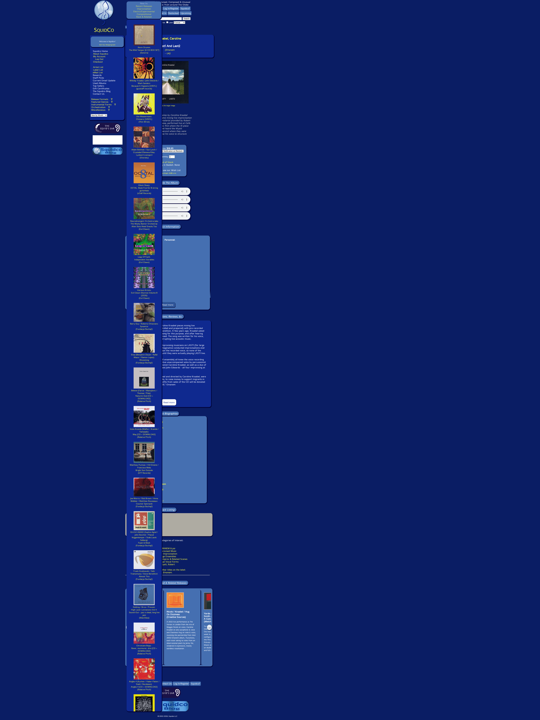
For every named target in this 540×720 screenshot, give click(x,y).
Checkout (98, 61)
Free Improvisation (167, 553)
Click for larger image (167, 106)
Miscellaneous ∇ (100, 110)
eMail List (98, 72)
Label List (98, 69)
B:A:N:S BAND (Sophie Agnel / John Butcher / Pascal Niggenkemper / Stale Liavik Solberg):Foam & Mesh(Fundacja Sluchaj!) (144, 539)
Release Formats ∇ (101, 99)
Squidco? (185, 8)
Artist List (98, 67)
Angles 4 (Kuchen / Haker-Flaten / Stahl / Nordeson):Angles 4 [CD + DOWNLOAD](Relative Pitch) (144, 685)
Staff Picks (98, 77)
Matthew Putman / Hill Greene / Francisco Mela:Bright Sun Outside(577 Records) (144, 469)
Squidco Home (100, 51)
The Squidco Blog (101, 91)
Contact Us (98, 94)
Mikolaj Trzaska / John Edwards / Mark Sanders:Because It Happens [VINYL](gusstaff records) (144, 84)
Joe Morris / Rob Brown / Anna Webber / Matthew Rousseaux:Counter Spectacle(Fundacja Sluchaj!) (144, 502)
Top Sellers (98, 86)
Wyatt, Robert (167, 564)
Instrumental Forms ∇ (103, 104)
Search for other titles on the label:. (167, 571)
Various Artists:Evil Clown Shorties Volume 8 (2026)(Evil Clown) (144, 294)
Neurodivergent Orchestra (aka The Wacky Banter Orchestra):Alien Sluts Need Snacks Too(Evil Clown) (144, 225)
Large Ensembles (167, 556)
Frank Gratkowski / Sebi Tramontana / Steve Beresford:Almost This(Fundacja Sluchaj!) (144, 575)
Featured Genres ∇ (102, 102)
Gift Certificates (101, 88)
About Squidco (100, 53)
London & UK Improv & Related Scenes (167, 559)
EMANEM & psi (167, 548)
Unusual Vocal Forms (167, 561)
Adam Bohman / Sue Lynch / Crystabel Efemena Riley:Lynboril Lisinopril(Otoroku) (144, 153)
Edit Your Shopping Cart (107, 45)
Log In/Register (171, 8)
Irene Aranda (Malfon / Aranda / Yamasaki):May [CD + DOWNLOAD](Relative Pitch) (144, 433)
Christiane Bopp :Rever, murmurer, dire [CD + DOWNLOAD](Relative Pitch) (144, 649)
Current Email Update (103, 80)
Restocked (173, 13)
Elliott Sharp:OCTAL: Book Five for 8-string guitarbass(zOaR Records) (144, 189)
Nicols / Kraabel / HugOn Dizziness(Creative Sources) (178, 614)
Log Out (99, 59)
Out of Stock (166, 162)
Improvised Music (167, 551)
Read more (167, 304)
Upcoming (186, 13)
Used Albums (99, 83)
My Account (99, 56)
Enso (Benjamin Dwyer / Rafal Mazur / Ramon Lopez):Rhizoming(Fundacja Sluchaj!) (144, 359)
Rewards (97, 75)
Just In (163, 13)
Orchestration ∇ (100, 107)
